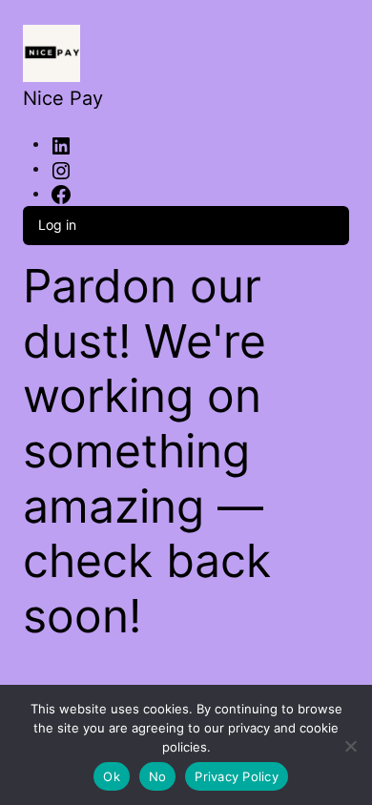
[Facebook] (61, 194)
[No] (350, 742)
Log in (57, 225)
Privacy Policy (237, 776)
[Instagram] (61, 169)
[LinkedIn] (61, 144)
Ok (111, 776)
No (158, 776)
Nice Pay (63, 98)
